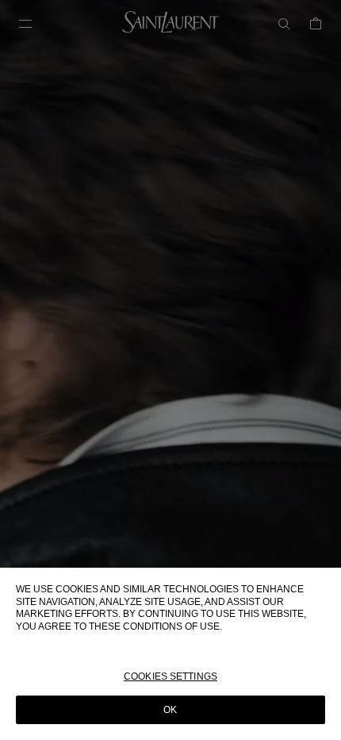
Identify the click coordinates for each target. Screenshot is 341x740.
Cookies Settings (170, 676)
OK (170, 709)
